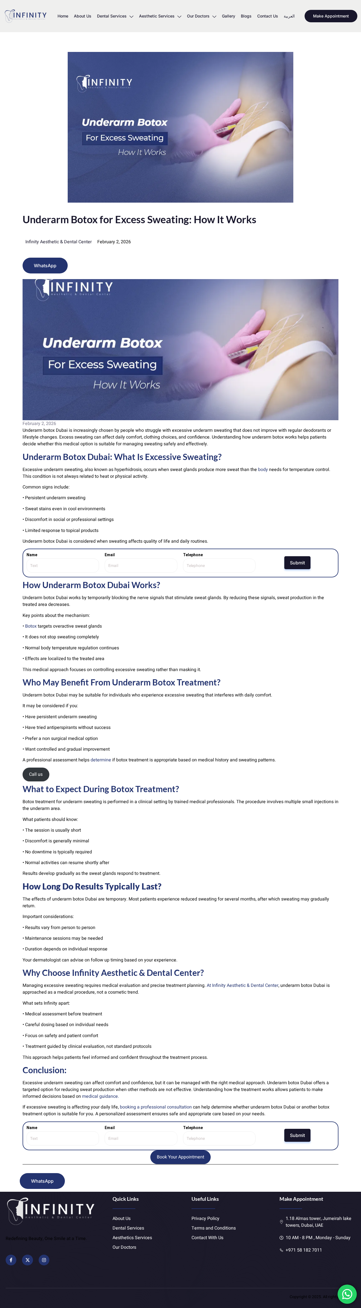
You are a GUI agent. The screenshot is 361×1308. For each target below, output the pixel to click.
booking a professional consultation (156, 1107)
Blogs (246, 16)
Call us (36, 774)
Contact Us (267, 16)
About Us (82, 16)
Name (32, 555)
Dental (159, 972)
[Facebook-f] (11, 1260)
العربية (289, 16)
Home (63, 16)
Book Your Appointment (180, 1157)
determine (101, 760)
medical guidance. (100, 1096)
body (263, 469)
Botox (31, 626)
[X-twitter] (27, 1260)
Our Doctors (198, 16)
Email (110, 555)
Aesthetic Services (157, 16)
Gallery (228, 16)
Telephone (193, 555)
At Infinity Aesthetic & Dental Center (242, 985)
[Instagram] (44, 1260)
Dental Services (112, 16)
